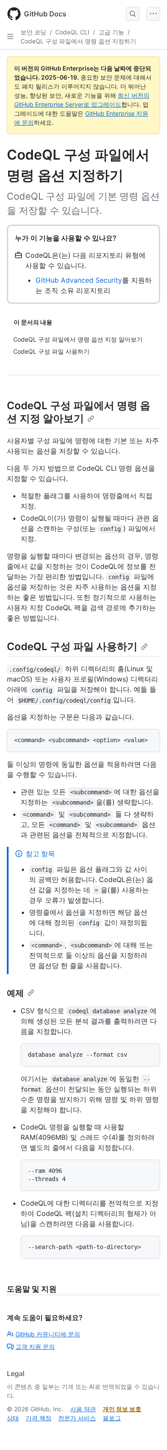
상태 (13, 1418)
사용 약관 (83, 1409)
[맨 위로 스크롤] (148, 1431)
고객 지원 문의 (35, 1346)
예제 (15, 993)
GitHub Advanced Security (79, 280)
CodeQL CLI (72, 32)
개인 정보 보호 (122, 1409)
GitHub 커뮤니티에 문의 (47, 1334)
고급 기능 (111, 32)
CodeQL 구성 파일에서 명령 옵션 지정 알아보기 (78, 412)
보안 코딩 (33, 32)
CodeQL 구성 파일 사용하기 (72, 646)
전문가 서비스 (77, 1418)
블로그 (112, 1418)
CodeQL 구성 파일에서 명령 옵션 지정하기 (78, 41)
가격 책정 (38, 1418)
